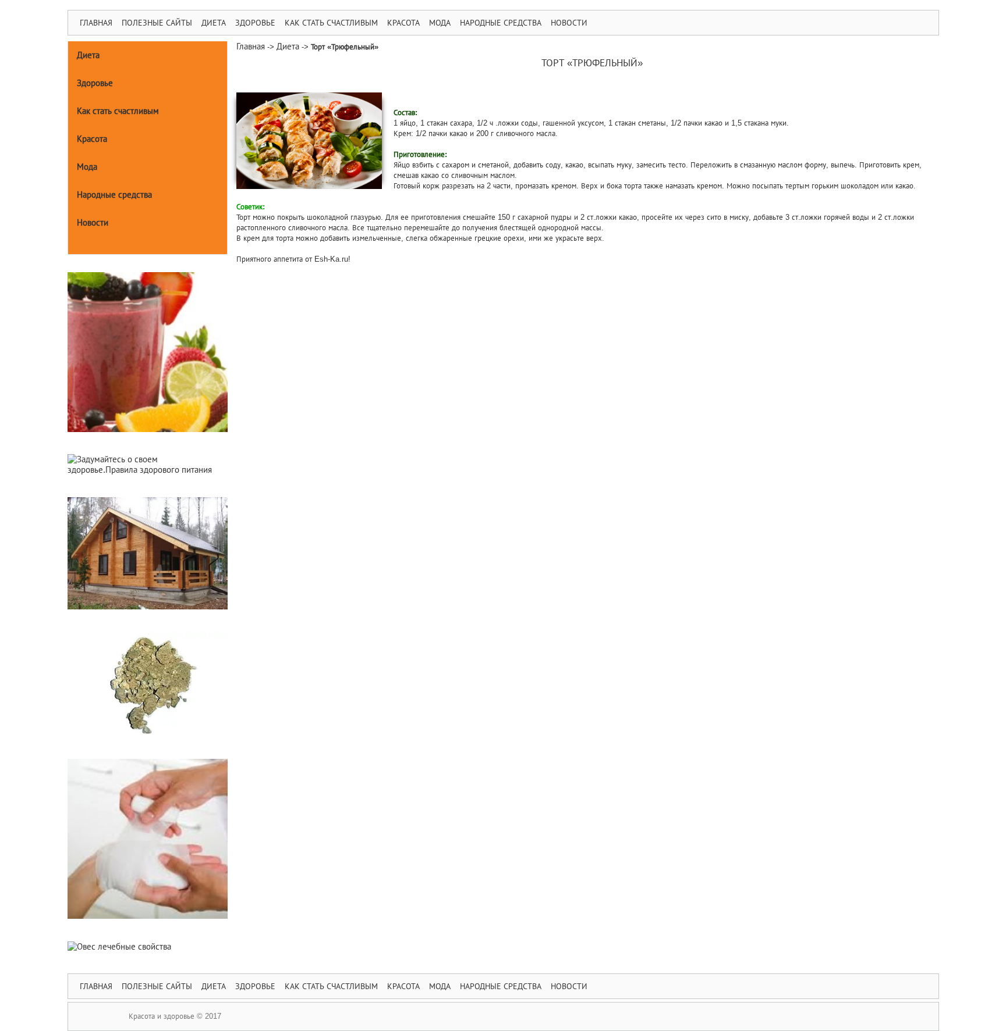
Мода (440, 22)
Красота (403, 22)
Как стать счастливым (331, 22)
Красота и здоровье (161, 1016)
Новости (569, 22)
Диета (213, 22)
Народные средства (500, 22)
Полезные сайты (157, 22)
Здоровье (255, 22)
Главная (96, 22)
